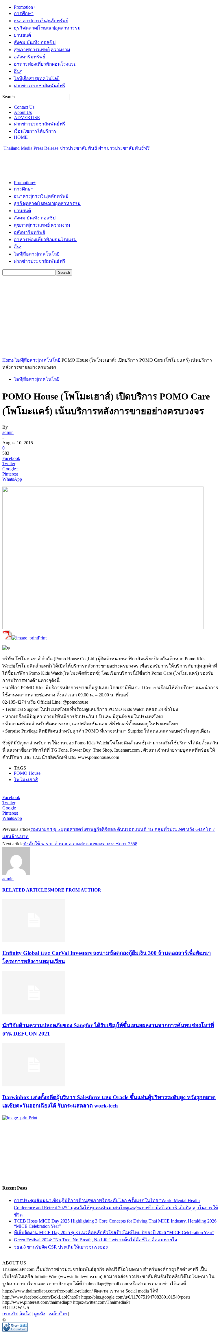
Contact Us (24, 107)
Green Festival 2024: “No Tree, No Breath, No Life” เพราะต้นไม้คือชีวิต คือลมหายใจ (95, 1239)
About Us (23, 112)
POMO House (27, 773)
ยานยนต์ (22, 35)
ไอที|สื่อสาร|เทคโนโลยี (37, 78)
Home (8, 360)
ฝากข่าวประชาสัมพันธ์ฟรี (39, 85)
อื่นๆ (18, 71)
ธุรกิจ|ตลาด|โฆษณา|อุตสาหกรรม (47, 27)
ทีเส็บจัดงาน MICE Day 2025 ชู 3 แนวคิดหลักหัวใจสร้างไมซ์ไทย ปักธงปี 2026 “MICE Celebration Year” (114, 1232)
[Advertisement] (70, 160)
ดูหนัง (39, 1313)
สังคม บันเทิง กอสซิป (35, 42)
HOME (21, 137)
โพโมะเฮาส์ (26, 779)
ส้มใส (25, 1313)
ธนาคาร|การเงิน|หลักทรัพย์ (41, 20)
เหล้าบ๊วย (58, 1313)
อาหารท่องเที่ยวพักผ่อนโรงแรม (45, 64)
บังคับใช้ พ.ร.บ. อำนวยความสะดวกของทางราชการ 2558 (80, 843)
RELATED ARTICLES (26, 889)
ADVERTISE (27, 117)
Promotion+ (25, 7)
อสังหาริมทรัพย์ (29, 56)
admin (8, 432)
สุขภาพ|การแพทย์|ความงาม (42, 49)
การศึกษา (24, 13)
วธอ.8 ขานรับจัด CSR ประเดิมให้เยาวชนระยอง (61, 1247)
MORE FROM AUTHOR (75, 889)
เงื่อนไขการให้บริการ (35, 131)
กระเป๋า (9, 1313)
